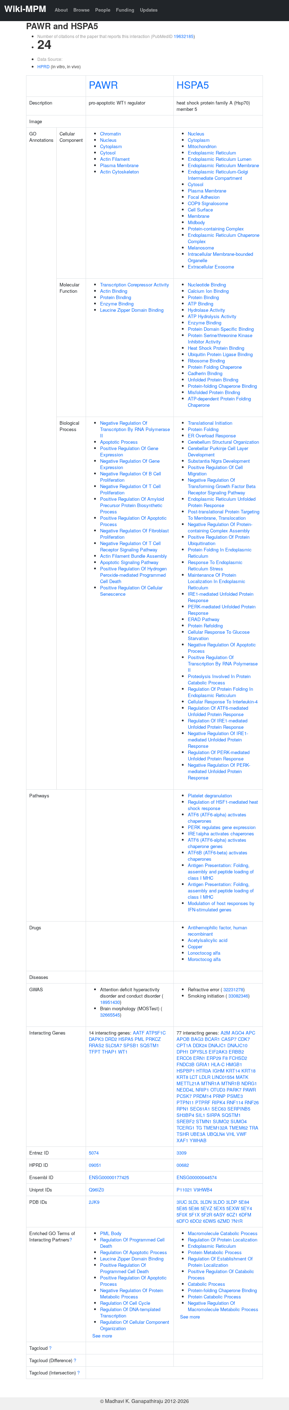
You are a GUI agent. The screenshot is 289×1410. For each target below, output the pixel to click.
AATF (138, 1032)
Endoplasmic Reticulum (212, 152)
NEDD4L (185, 1089)
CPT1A (184, 1045)
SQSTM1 (149, 1045)
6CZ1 (232, 1214)
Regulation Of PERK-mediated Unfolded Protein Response (219, 755)
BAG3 (197, 1039)
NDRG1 (249, 1083)
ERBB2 (236, 1051)
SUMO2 (221, 1121)
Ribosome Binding (206, 360)
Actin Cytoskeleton (119, 171)
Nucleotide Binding (207, 284)
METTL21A (188, 1083)
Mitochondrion (202, 146)
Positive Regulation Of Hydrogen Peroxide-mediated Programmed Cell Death (133, 574)
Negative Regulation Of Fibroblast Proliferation (134, 533)
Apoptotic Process (119, 441)
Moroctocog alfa (204, 959)
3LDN (205, 1202)
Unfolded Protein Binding (213, 379)
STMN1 (203, 1121)
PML (139, 1039)
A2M (225, 1032)
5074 (94, 1152)
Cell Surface (200, 209)
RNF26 (252, 1102)
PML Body (111, 1233)
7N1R (236, 1221)
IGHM (219, 1070)
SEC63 (218, 1108)
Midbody (196, 222)
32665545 (110, 1014)
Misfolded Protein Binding (214, 392)
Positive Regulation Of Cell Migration (215, 470)
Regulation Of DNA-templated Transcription (130, 1312)
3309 (181, 1152)
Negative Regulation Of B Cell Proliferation (130, 476)
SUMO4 (238, 1121)
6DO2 (196, 1221)
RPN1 (183, 1108)
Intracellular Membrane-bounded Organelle (220, 257)
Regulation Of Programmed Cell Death (132, 1242)
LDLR (204, 1077)
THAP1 (109, 1051)
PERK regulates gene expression (222, 827)
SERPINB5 (238, 1108)
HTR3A (203, 1070)
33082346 (238, 995)
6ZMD (223, 1221)
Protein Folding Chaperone (215, 366)
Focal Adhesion (204, 197)
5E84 (244, 1202)
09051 (95, 1165)
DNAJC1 (217, 1045)
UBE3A (197, 1134)
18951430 (110, 1002)
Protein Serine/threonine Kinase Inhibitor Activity (220, 338)
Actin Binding (113, 290)
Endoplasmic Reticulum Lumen (219, 159)
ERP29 (214, 1058)
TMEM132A (215, 1127)
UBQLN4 (216, 1134)
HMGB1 (234, 1064)
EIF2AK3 (218, 1051)
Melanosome (201, 247)
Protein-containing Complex (216, 228)
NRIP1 (202, 1089)
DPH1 (183, 1051)
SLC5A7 (113, 1045)
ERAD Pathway (204, 619)
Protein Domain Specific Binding (221, 328)
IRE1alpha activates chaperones (221, 833)
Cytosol (108, 152)
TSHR (183, 1134)
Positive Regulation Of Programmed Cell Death (124, 1268)
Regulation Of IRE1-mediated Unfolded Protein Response (217, 723)
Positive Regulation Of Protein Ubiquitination (219, 539)
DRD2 (111, 1039)
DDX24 (200, 1045)
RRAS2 (96, 1045)
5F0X (182, 1214)
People (102, 9)
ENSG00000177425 (109, 1177)
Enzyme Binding (117, 303)
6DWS (209, 1221)
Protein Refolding (205, 625)
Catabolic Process (206, 1284)
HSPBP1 (186, 1070)
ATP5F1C (156, 1032)
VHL (230, 1134)
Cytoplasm (111, 146)
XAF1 (182, 1140)
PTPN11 (185, 1102)
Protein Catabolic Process (214, 1296)
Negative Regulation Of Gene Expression (130, 463)
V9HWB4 (202, 1189)
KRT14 (233, 1070)
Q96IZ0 (96, 1189)
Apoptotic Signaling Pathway (129, 562)
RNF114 (235, 1102)
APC (250, 1032)
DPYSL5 (198, 1051)
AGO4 (238, 1032)
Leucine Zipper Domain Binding (132, 309)
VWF (241, 1134)
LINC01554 (223, 1077)
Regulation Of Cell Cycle (125, 1303)
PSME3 (235, 1096)
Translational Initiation (210, 422)
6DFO (183, 1221)
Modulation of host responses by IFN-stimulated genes (221, 906)
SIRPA (213, 1115)
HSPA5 (193, 84)
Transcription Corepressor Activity (134, 284)
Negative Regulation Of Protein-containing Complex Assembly (220, 527)
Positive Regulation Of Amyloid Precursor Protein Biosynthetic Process (132, 505)
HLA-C (218, 1064)
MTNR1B (230, 1083)
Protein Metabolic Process (215, 1252)
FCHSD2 (238, 1058)
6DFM (245, 1214)
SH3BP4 (185, 1115)
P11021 (184, 1189)
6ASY (219, 1214)
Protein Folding (203, 429)
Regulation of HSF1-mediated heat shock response (223, 804)
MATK (242, 1077)
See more (102, 1335)
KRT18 (248, 1070)
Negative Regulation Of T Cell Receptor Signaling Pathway (130, 546)
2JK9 (94, 1202)
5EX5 (219, 1208)
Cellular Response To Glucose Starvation (219, 634)
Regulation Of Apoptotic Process (133, 1252)
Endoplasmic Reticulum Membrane (223, 165)
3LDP (231, 1202)
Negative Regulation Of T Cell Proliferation (130, 489)
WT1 (123, 1051)
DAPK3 (96, 1039)
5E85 (182, 1208)
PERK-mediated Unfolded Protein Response (222, 609)
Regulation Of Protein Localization (222, 1239)
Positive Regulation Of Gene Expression (129, 451)
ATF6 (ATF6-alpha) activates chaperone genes (217, 842)
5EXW (232, 1208)
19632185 (183, 36)
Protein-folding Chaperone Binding (222, 385)
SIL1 (200, 1115)
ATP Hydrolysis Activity (212, 316)
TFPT (94, 1051)
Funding (125, 9)
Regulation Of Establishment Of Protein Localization (220, 1261)
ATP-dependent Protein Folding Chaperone (219, 401)
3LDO (219, 1202)
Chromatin (110, 133)
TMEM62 (238, 1127)
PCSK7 (184, 1096)
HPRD (43, 66)
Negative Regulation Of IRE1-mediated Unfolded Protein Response (218, 739)
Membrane (198, 216)
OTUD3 (217, 1089)
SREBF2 (186, 1121)
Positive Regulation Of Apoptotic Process (133, 520)
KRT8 (182, 1077)
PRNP (219, 1096)
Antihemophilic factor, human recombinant (217, 930)
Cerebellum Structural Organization (223, 441)
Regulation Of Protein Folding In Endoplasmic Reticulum (220, 691)
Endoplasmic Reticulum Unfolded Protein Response (222, 501)
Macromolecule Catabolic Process (223, 1233)
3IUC (182, 1202)
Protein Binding (115, 297)
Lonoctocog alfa (204, 952)
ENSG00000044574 (197, 1177)
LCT (194, 1077)
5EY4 (246, 1208)
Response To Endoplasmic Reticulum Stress (215, 565)
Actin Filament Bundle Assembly (133, 555)
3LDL (193, 1202)
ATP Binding (200, 303)
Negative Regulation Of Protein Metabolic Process (131, 1293)
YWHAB (198, 1140)
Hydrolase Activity (206, 309)
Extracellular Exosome (211, 266)
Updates (149, 9)
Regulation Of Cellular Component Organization (134, 1325)
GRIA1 (203, 1064)
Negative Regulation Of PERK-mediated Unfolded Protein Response (219, 771)
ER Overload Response (212, 435)
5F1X (194, 1214)
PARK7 (234, 1089)
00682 (183, 1165)
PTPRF (202, 1102)
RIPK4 (218, 1102)
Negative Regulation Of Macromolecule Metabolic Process (223, 1306)
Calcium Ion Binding (208, 290)
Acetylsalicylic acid (207, 940)
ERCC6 (184, 1058)
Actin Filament (115, 159)
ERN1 (199, 1058)
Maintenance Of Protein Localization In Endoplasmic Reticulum (216, 581)
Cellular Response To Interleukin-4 (223, 701)
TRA (253, 1127)
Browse (81, 9)
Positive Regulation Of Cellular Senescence (131, 590)
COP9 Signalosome (208, 203)
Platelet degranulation (210, 795)
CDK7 (244, 1039)
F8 (225, 1058)
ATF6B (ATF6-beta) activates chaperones (217, 855)
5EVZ (206, 1208)
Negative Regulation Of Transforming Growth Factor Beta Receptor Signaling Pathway (222, 486)
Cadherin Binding (205, 373)
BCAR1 (212, 1039)
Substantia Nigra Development (219, 460)
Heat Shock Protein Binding (216, 347)
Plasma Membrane (119, 165)
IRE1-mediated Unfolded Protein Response (220, 596)
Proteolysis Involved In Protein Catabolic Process (219, 679)
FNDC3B (186, 1064)
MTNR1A (210, 1083)
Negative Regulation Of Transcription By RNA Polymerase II (135, 429)
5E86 (194, 1208)
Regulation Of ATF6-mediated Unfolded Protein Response (218, 710)
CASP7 (228, 1039)
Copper (195, 946)
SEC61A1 (200, 1108)
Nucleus (108, 140)
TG (199, 1127)
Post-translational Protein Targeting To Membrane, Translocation (223, 514)
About (61, 9)
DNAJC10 (237, 1045)
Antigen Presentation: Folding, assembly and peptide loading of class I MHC (221, 871)
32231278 (233, 989)
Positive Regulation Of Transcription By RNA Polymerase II (223, 663)
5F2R (206, 1214)
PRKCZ (153, 1039)
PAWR (103, 84)
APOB (183, 1039)
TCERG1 (186, 1127)
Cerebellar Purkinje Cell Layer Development (218, 451)
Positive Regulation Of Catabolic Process (221, 1274)
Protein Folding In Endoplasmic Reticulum (220, 552)
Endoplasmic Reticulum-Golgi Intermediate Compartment (218, 174)
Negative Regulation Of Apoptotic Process (222, 647)
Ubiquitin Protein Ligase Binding (220, 354)
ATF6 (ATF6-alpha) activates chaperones (217, 817)
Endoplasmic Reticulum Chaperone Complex (223, 238)
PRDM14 (202, 1096)
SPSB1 (131, 1045)
